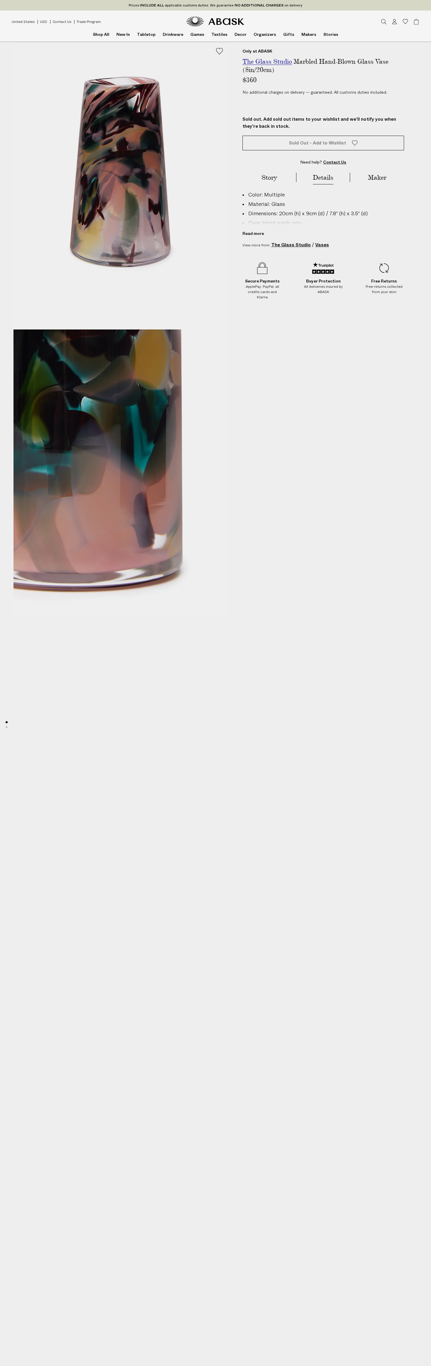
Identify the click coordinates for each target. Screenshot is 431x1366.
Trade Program (89, 21)
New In (123, 34)
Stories (330, 34)
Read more (253, 233)
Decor (241, 34)
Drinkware (173, 34)
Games (197, 34)
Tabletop (146, 34)
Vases (322, 244)
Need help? (323, 162)
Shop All (101, 34)
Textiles (219, 34)
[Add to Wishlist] (219, 51)
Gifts (288, 34)
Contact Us (61, 21)
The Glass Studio (291, 244)
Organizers (265, 34)
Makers (308, 34)
